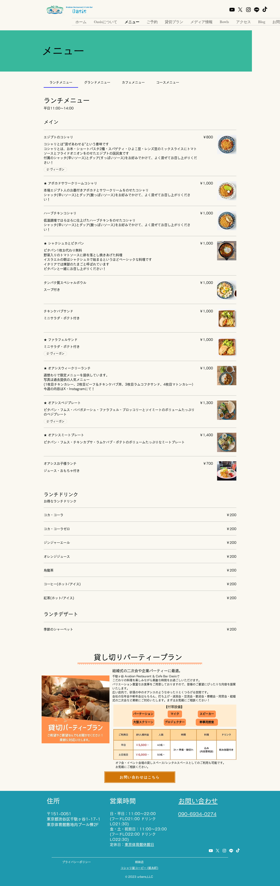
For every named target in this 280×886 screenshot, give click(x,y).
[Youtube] (232, 10)
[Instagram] (248, 10)
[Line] (257, 10)
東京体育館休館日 (139, 844)
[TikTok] (265, 10)
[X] (240, 10)
